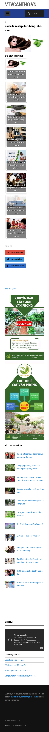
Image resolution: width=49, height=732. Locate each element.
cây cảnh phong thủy (29, 697)
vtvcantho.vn (20, 4)
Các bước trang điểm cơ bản (15, 665)
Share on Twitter (16, 259)
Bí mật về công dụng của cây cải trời (30, 524)
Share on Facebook (17, 266)
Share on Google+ (17, 252)
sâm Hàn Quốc (10, 289)
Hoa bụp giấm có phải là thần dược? (18, 670)
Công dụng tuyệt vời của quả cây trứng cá (20, 676)
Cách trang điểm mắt (13, 655)
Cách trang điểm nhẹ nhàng (15, 660)
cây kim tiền (15, 697)
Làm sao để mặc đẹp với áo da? (28, 536)
